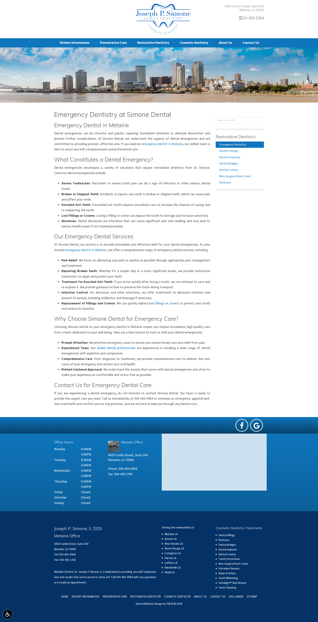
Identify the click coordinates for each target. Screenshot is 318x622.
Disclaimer (236, 597)
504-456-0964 (251, 18)
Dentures (225, 182)
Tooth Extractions (229, 559)
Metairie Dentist (63, 572)
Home (64, 597)
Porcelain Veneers (229, 568)
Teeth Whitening (228, 578)
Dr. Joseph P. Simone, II (88, 572)
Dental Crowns (228, 170)
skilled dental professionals (116, 348)
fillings (159, 303)
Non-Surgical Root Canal (235, 176)
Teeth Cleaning (227, 588)
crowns (174, 303)
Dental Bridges (228, 164)
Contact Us (251, 42)
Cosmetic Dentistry (194, 42)
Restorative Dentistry (153, 42)
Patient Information (74, 42)
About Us (225, 42)
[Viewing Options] (8, 614)
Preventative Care (113, 42)
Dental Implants (229, 157)
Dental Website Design (149, 604)
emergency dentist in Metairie (162, 144)
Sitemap (252, 597)
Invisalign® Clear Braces (232, 583)
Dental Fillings (228, 151)
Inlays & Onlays (227, 573)
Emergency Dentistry (232, 145)
